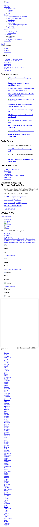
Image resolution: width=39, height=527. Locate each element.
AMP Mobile (8, 237)
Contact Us (7, 41)
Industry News (12, 33)
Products (6, 15)
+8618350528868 (9, 255)
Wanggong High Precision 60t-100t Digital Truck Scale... (21, 95)
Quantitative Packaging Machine (17, 16)
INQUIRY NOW (6, 216)
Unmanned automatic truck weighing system (18, 84)
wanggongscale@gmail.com (12, 200)
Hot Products (8, 234)
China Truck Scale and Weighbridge (14, 239)
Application (7, 34)
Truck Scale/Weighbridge (15, 18)
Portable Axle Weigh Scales (12, 240)
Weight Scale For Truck (15, 242)
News (6, 29)
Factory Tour (11, 8)
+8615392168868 (9, 209)
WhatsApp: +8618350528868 (12, 206)
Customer (11, 10)
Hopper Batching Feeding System (17, 24)
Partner (10, 37)
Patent (10, 12)
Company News (12, 31)
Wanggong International (15, 39)
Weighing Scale (30, 239)
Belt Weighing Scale (29, 242)
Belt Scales (11, 26)
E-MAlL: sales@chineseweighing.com (15, 197)
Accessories (11, 28)
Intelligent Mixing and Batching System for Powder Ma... (20, 105)
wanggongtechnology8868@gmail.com (15, 203)
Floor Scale (11, 20)
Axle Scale (11, 21)
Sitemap (6, 235)
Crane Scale (11, 23)
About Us (7, 7)
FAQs (9, 13)
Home (6, 5)
